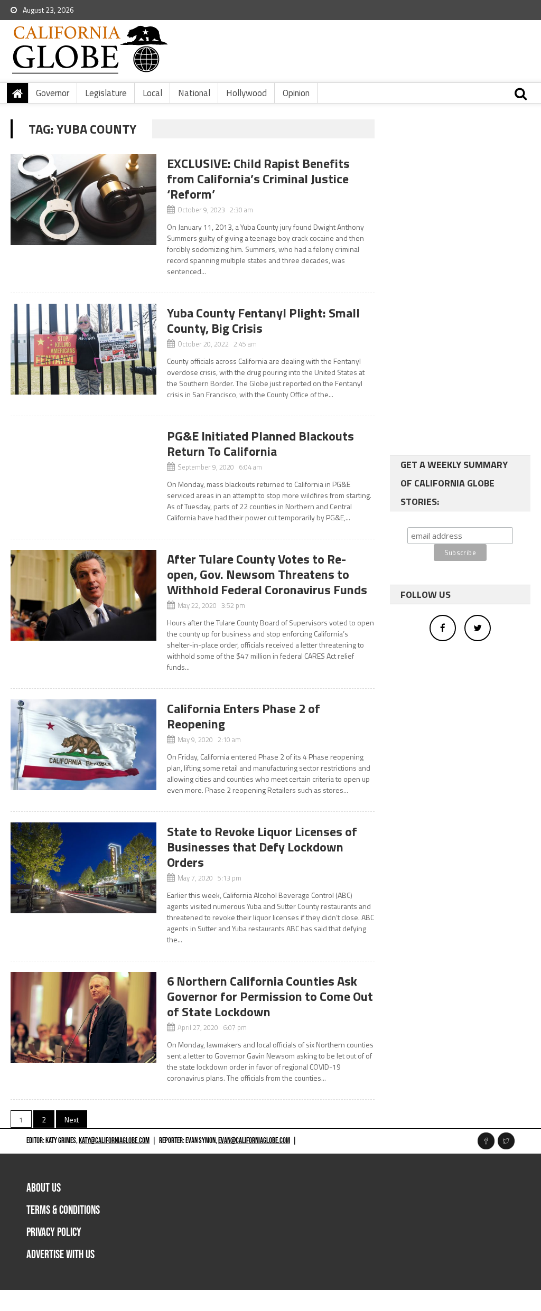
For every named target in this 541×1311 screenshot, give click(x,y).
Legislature (106, 93)
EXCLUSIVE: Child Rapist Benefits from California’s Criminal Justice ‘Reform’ (258, 178)
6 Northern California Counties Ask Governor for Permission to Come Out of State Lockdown (270, 996)
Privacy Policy (53, 1232)
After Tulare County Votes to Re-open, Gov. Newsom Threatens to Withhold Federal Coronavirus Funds (267, 574)
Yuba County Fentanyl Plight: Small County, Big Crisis (263, 320)
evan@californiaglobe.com (254, 1141)
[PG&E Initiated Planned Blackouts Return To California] (83, 432)
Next (71, 1119)
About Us (43, 1188)
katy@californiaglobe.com (114, 1141)
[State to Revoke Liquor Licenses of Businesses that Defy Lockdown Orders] (83, 867)
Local (152, 93)
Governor (52, 93)
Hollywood (246, 93)
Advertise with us (60, 1255)
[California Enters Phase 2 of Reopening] (83, 744)
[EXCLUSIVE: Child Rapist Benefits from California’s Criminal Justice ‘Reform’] (83, 199)
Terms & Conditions (63, 1210)
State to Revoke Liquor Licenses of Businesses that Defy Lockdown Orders (262, 847)
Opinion (296, 93)
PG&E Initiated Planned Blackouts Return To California (260, 443)
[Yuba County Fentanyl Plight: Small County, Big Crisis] (83, 349)
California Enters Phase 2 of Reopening (243, 716)
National (194, 93)
